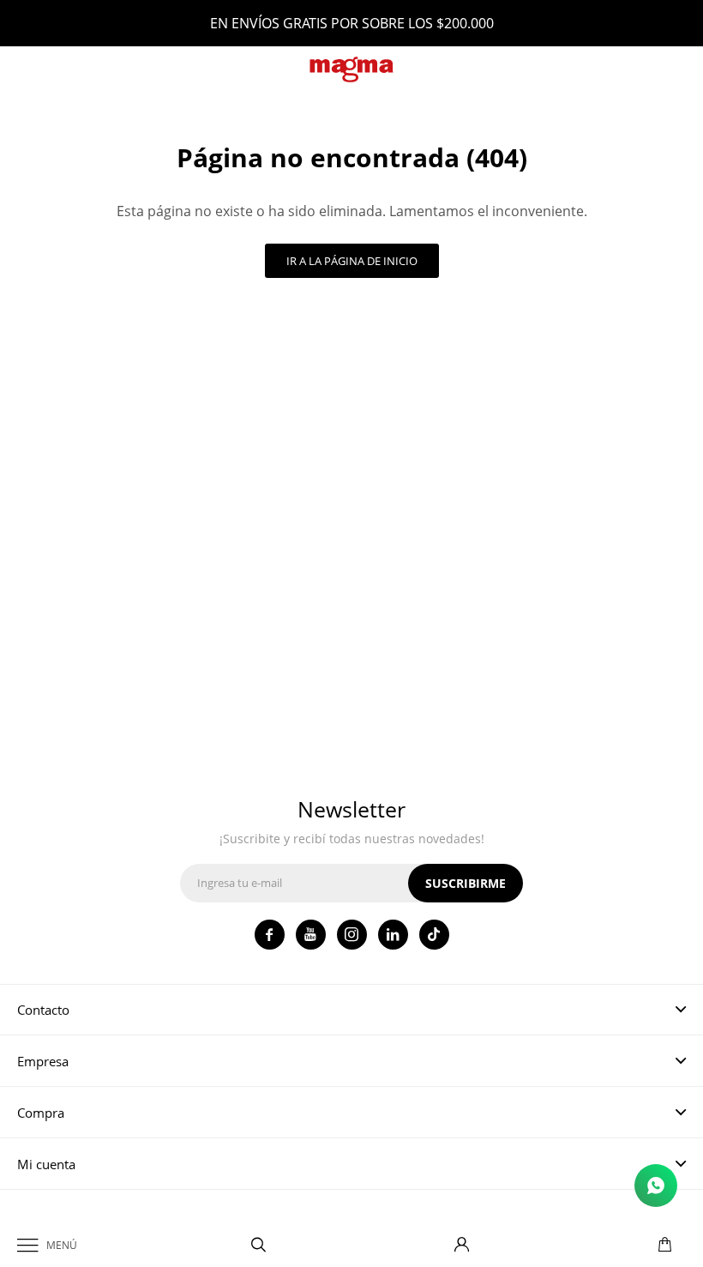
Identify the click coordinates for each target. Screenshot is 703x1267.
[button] (258, 1245)
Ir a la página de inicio (352, 260)
